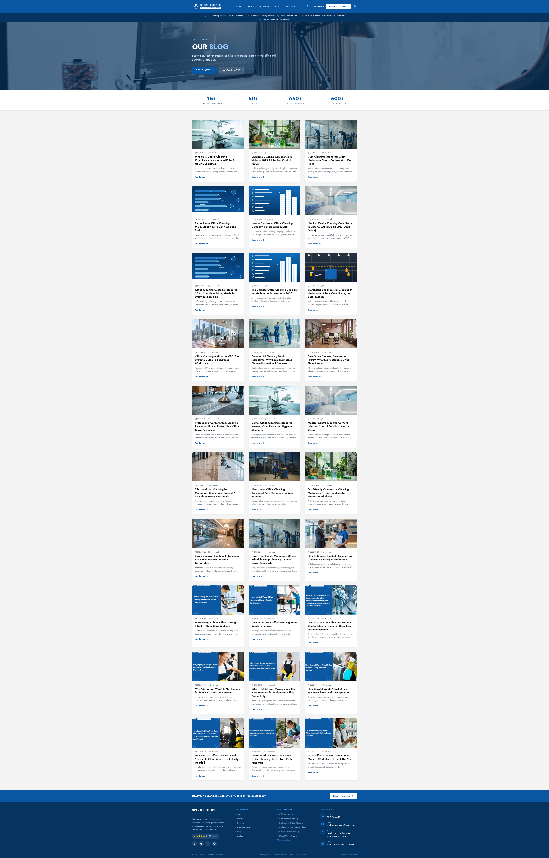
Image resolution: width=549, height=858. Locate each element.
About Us (240, 818)
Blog (278, 6)
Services (240, 823)
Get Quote (203, 70)
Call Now (233, 70)
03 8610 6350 (317, 6)
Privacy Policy (265, 854)
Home (239, 814)
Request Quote (338, 6)
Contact (290, 6)
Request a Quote (341, 795)
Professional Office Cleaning (291, 823)
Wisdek (354, 854)
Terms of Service (280, 854)
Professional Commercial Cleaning (293, 827)
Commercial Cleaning (288, 818)
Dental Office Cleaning (289, 835)
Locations (264, 6)
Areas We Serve (243, 827)
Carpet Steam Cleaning (289, 831)
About (237, 6)
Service (249, 6)
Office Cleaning (286, 814)
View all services (284, 840)
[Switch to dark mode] (354, 6)
